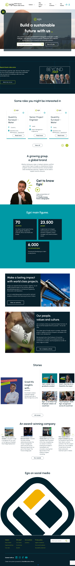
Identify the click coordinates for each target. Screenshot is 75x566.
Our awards (37, 458)
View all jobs (51, 44)
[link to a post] (12, 390)
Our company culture (46, 349)
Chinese (65, 16)
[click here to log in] (69, 5)
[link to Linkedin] (16, 557)
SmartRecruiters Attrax (28, 561)
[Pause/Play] (3, 11)
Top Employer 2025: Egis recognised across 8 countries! (66, 404)
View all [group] (37, 145)
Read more (18, 135)
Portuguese (66, 18)
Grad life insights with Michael (29, 385)
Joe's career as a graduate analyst (48, 385)
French (65, 11)
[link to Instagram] (20, 557)
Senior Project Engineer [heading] (36, 118)
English (65, 9)
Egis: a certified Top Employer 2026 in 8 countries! (49, 404)
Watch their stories (7, 82)
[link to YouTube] (26, 557)
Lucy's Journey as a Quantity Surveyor (66, 385)
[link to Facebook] (23, 557)
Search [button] (42, 44)
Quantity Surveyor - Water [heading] (13, 120)
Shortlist (23, 113)
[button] (34, 4)
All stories (37, 415)
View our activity (15, 302)
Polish (64, 14)
